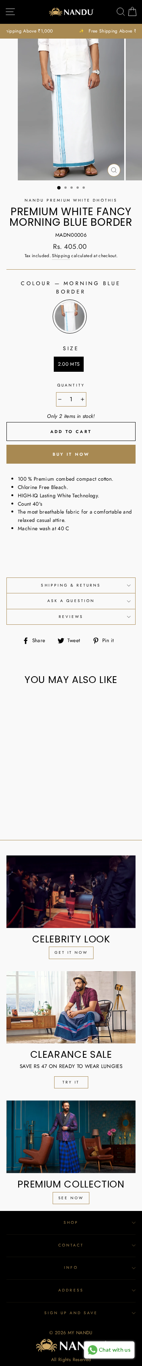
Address (70, 1290)
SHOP (71, 1222)
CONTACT (71, 1245)
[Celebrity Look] (71, 891)
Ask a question (71, 601)
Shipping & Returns (71, 585)
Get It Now (71, 952)
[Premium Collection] (71, 1137)
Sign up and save (71, 1313)
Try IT (71, 1082)
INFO (71, 1267)
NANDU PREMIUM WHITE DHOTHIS (71, 200)
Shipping (61, 256)
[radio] (70, 317)
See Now (71, 1198)
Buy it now (71, 454)
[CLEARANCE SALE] (71, 1007)
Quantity (70, 385)
